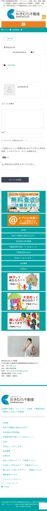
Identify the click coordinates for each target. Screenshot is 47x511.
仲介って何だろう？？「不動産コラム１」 (20, 460)
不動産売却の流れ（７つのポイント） (23, 247)
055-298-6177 (11, 366)
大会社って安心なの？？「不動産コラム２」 (21, 465)
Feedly (6, 487)
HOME (23, 230)
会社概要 (23, 263)
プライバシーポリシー (12, 479)
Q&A (5, 442)
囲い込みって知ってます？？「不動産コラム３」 (23, 470)
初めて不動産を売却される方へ (23, 236)
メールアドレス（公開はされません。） (13, 140)
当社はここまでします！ (23, 258)
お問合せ (23, 269)
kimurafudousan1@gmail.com (17, 371)
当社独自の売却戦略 (23, 241)
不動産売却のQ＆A (23, 252)
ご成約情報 (10, 65)
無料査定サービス (10, 475)
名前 (2, 132)
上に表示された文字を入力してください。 (18, 164)
